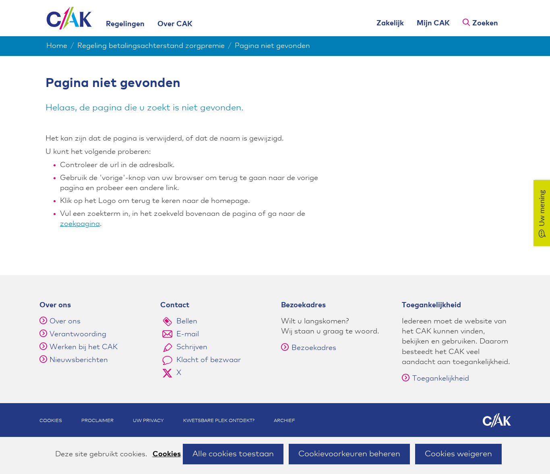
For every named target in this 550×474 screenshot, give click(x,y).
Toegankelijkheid (440, 378)
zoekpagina (80, 224)
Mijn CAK (433, 23)
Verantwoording (78, 334)
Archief (284, 420)
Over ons (65, 321)
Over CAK (174, 24)
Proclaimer (97, 420)
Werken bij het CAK (84, 347)
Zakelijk (390, 23)
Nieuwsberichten (79, 360)
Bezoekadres (314, 348)
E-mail (187, 334)
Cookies (167, 454)
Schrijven (191, 347)
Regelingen (125, 24)
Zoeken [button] (485, 23)
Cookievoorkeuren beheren (349, 454)
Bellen (186, 321)
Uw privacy (148, 420)
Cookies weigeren (458, 454)
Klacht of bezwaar (208, 360)
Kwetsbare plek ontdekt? (218, 420)
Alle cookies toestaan (233, 454)
